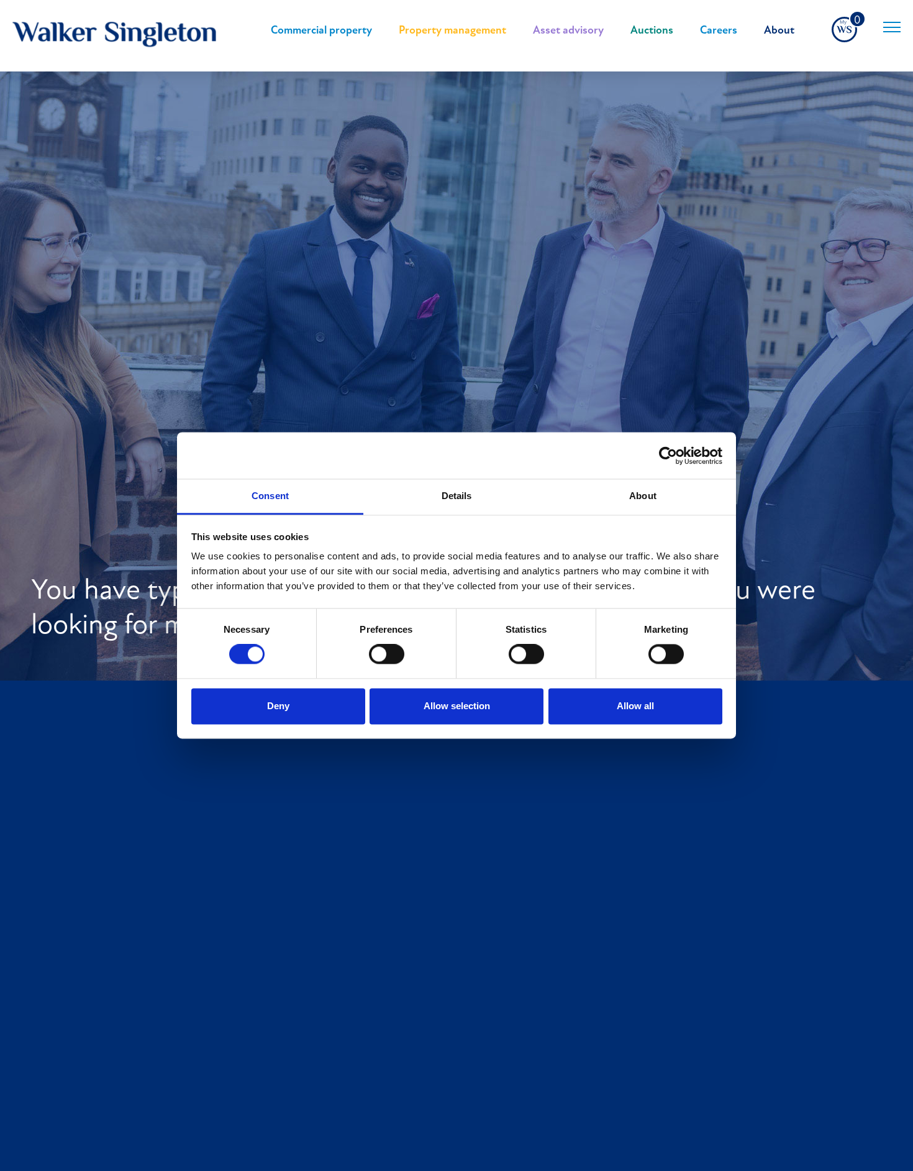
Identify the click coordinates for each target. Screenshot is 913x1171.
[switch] (386, 654)
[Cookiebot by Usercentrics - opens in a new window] (668, 455)
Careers (718, 31)
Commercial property (321, 31)
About (779, 31)
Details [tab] (457, 495)
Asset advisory (568, 31)
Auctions (651, 31)
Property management (452, 31)
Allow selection (457, 705)
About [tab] (642, 495)
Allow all (635, 705)
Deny (278, 705)
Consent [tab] (270, 495)
